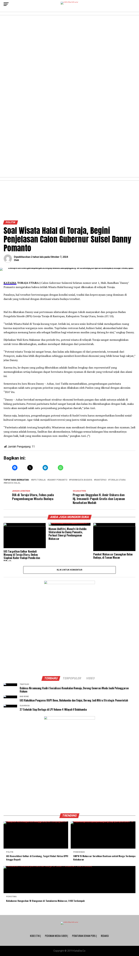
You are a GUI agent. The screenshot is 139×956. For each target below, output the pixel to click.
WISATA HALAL (13, 483)
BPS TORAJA (39, 480)
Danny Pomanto (58, 480)
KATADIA (10, 283)
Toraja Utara (118, 480)
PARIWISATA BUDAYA (81, 480)
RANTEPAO (100, 480)
